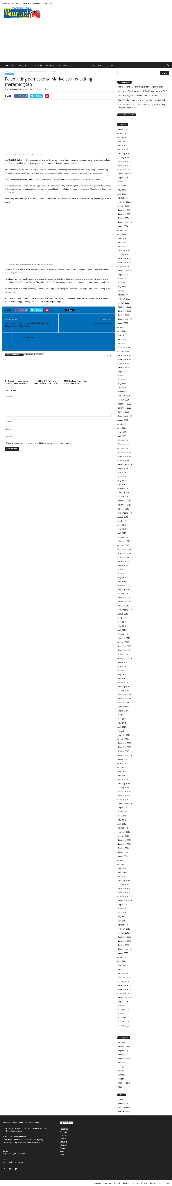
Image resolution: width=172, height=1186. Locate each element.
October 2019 (123, 460)
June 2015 (121, 670)
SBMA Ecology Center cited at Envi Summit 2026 (76, 382)
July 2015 (121, 666)
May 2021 (121, 383)
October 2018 (123, 508)
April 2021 (121, 387)
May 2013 (121, 771)
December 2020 (124, 403)
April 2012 (121, 823)
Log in (120, 1099)
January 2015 (123, 690)
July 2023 (121, 278)
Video (119, 1086)
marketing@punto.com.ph (13, 1162)
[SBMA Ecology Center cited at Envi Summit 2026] (77, 369)
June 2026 (121, 137)
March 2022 (122, 343)
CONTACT (27, 3)
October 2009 (123, 945)
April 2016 (121, 630)
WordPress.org (123, 1111)
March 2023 (122, 294)
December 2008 (124, 985)
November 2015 (124, 650)
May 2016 (121, 626)
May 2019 (121, 480)
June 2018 (121, 525)
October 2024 (123, 218)
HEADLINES (10, 65)
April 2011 (121, 872)
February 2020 (123, 444)
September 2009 (124, 949)
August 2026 (122, 129)
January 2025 (123, 205)
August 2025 (122, 177)
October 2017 (123, 557)
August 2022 (122, 323)
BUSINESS (89, 65)
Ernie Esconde (12, 89)
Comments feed (124, 1107)
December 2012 (124, 791)
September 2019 (124, 464)
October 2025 (123, 169)
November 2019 (124, 456)
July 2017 (121, 569)
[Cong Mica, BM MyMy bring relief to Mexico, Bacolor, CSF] (47, 369)
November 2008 (124, 989)
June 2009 (121, 961)
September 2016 (124, 609)
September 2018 (124, 512)
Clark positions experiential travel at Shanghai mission (16, 382)
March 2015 (122, 682)
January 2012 (123, 836)
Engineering (122, 1050)
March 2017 (122, 585)
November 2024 (124, 214)
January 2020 (123, 448)
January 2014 (123, 739)
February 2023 (123, 298)
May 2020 (121, 432)
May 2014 (121, 722)
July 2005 (121, 1013)
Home (6, 71)
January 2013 (123, 787)
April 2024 (121, 242)
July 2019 (121, 472)
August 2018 (122, 516)
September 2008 (124, 997)
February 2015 (123, 686)
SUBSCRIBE (48, 3)
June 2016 (121, 621)
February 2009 (123, 977)
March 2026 (122, 149)
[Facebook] (5, 1169)
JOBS (110, 65)
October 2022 (123, 315)
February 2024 (123, 250)
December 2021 (124, 355)
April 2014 (121, 726)
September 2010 (124, 900)
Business (121, 1042)
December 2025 (124, 161)
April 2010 (121, 920)
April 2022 (121, 339)
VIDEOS (101, 65)
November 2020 (124, 407)
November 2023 (124, 262)
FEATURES (23, 65)
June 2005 (121, 1017)
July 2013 (121, 763)
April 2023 (121, 290)
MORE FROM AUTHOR (33, 355)
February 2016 (123, 638)
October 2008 (123, 993)
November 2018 (124, 504)
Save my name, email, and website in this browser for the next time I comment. (40, 443)
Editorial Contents (124, 1046)
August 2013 (122, 759)
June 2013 (121, 767)
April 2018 (121, 533)
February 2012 (123, 831)
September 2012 (124, 803)
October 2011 (123, 848)
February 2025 (123, 201)
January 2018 (123, 545)
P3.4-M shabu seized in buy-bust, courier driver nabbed (141, 100)
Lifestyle (120, 1066)
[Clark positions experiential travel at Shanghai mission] (18, 369)
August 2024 (122, 226)
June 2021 (121, 379)
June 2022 (121, 331)
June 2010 (121, 912)
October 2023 (123, 266)
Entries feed (122, 1103)
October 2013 (123, 751)
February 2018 (123, 541)
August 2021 (122, 371)
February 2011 (123, 880)
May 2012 (121, 819)
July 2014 (121, 714)
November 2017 (124, 553)
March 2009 (122, 973)
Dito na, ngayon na (102, 323)
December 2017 (124, 549)
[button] (168, 65)
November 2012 (124, 795)
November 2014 (124, 698)
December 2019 (124, 452)
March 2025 (122, 197)
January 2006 (123, 1009)
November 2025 (124, 165)
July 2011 (121, 860)
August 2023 (122, 274)
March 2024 (122, 246)
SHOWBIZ (63, 65)
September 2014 (124, 706)
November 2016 (124, 601)
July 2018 (121, 520)
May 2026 (121, 141)
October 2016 (123, 605)
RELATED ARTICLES (14, 355)
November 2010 (124, 892)
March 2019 (122, 488)
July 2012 (121, 811)
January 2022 (123, 351)
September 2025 (124, 173)
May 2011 (121, 868)
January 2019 (123, 496)
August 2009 (122, 953)
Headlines (14, 71)
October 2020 (123, 411)
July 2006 (121, 1005)
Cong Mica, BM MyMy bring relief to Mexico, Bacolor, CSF (46, 382)
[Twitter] (16, 1169)
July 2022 (121, 327)
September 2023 (124, 270)
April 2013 (121, 775)
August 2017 (122, 565)
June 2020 (121, 428)
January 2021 (123, 399)
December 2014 (124, 694)
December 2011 (124, 840)
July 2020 (121, 424)
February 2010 (123, 928)
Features (63, 1132)
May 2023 (121, 286)
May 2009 (121, 965)
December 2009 (124, 936)
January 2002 (123, 1025)
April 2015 (121, 678)
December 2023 (124, 258)
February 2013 (123, 783)
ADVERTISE (37, 3)
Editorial (63, 1135)
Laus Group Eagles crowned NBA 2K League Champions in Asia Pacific (26, 324)
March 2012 (122, 827)
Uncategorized (123, 1082)
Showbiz (121, 1074)
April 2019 (121, 484)
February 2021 (123, 395)
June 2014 (121, 718)
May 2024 (121, 238)
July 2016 (121, 617)
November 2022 (124, 310)
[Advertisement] (86, 41)
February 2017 (123, 589)
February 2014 (123, 735)
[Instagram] (11, 1169)
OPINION (50, 65)
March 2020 (122, 440)
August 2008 (122, 1001)
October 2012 (123, 799)
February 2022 (123, 347)
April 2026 (121, 145)
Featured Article (124, 1058)
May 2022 (121, 335)
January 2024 (123, 254)
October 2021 (123, 363)
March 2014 (122, 731)
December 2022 (124, 306)
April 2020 (121, 436)
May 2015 (121, 674)
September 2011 (124, 852)
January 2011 (123, 884)
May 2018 (121, 529)
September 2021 (124, 367)
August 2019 (122, 468)
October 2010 (123, 896)
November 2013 (124, 747)
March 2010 (122, 924)
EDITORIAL (37, 65)
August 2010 (122, 904)
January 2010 (123, 932)
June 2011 (121, 864)
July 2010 (121, 908)
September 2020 (124, 415)
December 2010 (124, 888)
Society (120, 1078)
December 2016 (124, 597)
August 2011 (122, 856)
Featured (121, 1054)
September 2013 (124, 755)
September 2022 (124, 319)
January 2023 (123, 302)
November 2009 (124, 941)
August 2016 (122, 613)
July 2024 (121, 230)
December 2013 (124, 743)
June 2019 (121, 476)
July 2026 (121, 133)
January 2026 (123, 157)
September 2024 (124, 222)
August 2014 (122, 710)
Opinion (120, 1070)
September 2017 (124, 561)
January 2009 (123, 981)
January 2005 (123, 1021)
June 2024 (121, 234)
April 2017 (121, 581)
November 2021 (124, 359)
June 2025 (121, 185)
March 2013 (122, 779)
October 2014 (123, 702)
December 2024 (124, 210)
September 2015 (124, 658)
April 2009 (121, 969)
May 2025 (121, 189)
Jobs (62, 1154)
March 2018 (122, 537)
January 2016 (123, 642)
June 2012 (121, 815)
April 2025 (121, 193)
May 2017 (121, 577)
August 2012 (122, 807)
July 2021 (121, 375)
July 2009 (121, 957)
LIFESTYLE (76, 65)
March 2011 (122, 876)
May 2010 (121, 916)
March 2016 (122, 634)
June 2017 (121, 573)
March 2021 (122, 391)
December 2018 (124, 500)
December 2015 (124, 646)
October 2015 (123, 654)
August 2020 (122, 420)
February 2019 (123, 492)
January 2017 (123, 593)
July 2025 (121, 181)
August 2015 (122, 662)
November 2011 (124, 844)
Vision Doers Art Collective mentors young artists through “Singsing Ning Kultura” (141, 106)
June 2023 (121, 282)
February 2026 (123, 153)
